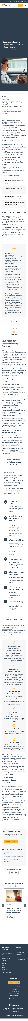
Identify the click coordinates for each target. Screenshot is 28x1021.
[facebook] (9, 998)
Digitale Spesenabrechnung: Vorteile (12, 109)
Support (11, 1)
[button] (3, 905)
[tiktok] (16, 998)
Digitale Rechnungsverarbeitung (7, 953)
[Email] (18, 872)
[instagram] (13, 998)
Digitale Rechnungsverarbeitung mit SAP (7, 962)
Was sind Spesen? (7, 99)
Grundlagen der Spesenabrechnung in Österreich (12, 103)
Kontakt (18, 1)
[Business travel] (14, 890)
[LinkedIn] (15, 872)
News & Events (19, 949)
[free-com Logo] (6, 4)
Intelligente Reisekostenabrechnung (13, 856)
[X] (12, 872)
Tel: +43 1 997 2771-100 (14, 991)
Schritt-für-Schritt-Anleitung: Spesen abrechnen (12, 107)
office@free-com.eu (14, 995)
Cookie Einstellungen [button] (20, 959)
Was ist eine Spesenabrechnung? (11, 101)
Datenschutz (18, 954)
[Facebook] (9, 872)
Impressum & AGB (20, 952)
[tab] (14, 247)
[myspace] (18, 998)
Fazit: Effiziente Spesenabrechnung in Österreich (12, 112)
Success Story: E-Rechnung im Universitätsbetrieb (6, 971)
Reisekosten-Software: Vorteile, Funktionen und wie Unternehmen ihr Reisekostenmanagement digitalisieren (14, 912)
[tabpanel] (14, 283)
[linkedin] (11, 998)
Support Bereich (19, 957)
